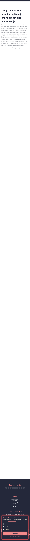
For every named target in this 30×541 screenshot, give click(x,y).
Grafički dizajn (15, 502)
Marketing (15, 506)
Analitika (7, 526)
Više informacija (12, 521)
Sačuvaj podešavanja (15, 536)
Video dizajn (15, 505)
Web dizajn (15, 500)
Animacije (15, 503)
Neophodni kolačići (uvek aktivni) (12, 524)
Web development (15, 499)
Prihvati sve (15, 533)
